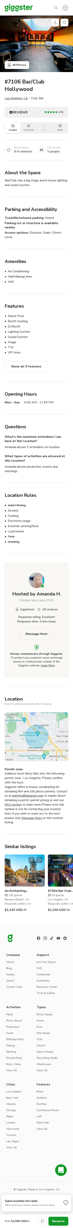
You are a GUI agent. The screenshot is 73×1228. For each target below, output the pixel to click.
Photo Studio (45, 1014)
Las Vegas (12, 1141)
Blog (9, 968)
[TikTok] (52, 938)
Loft (39, 1116)
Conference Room (48, 1110)
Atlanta (11, 1104)
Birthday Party (15, 1039)
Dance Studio (45, 1052)
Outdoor (42, 1098)
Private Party (14, 1058)
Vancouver (12, 1129)
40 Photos (19, 65)
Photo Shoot (14, 1021)
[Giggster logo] (10, 938)
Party (9, 1014)
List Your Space (46, 962)
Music (40, 1091)
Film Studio (43, 1033)
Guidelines (43, 981)
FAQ (39, 968)
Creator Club (14, 987)
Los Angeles (14, 1091)
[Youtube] (58, 938)
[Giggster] (19, 8)
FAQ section (13, 804)
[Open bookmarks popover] (64, 22)
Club (39, 1039)
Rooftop (42, 1104)
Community (43, 974)
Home (40, 1021)
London (10, 1122)
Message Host (36, 634)
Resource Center (47, 987)
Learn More (48, 665)
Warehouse (44, 1064)
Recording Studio (47, 1058)
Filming (10, 1045)
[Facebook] (38, 938)
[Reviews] (65, 938)
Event (9, 1033)
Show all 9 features (26, 366)
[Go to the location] (25, 871)
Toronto (11, 1135)
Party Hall (43, 1122)
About (10, 962)
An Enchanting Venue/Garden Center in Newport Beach (22, 891)
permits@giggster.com (27, 796)
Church (41, 1045)
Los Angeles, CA (16, 98)
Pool (39, 1027)
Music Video (13, 1064)
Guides (10, 974)
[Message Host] (42, 1221)
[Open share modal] (31, 860)
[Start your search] (56, 8)
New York (12, 1098)
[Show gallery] (36, 44)
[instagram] (45, 938)
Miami (9, 1116)
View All (11, 1070)
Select (10, 981)
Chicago (11, 1110)
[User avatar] (65, 8)
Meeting (11, 1052)
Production (12, 1027)
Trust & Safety (46, 993)
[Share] (55, 22)
